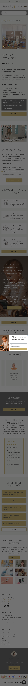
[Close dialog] (27, 335)
